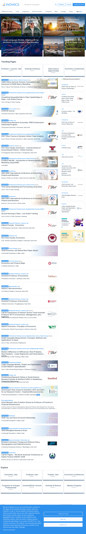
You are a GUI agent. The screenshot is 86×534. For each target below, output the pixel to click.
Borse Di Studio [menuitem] (37, 11)
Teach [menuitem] (71, 11)
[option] (73, 86)
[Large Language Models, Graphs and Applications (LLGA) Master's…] (80, 86)
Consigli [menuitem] (63, 11)
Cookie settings (63, 514)
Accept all (63, 524)
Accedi (69, 4)
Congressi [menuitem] (48, 11)
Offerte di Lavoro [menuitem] (7, 11)
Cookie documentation (9, 529)
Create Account (79, 4)
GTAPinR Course (66, 147)
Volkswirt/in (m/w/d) (67, 157)
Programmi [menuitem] (25, 11)
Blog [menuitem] (56, 11)
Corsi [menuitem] (17, 11)
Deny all (63, 519)
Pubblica (61, 4)
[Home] (11, 4)
